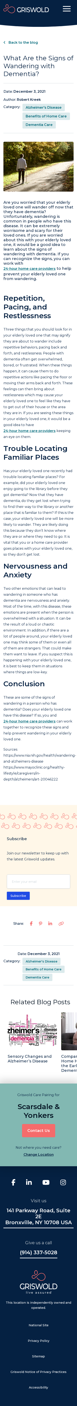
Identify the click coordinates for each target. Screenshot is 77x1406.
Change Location (39, 1155)
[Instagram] (63, 1183)
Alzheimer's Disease (44, 107)
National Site (39, 1325)
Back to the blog (23, 42)
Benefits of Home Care (46, 116)
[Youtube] (46, 1183)
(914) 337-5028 (38, 1253)
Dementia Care (39, 125)
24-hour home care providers (29, 269)
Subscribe (18, 896)
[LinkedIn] (29, 1183)
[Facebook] (13, 1183)
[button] (67, 8)
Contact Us (38, 1130)
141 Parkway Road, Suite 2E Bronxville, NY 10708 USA (38, 1216)
